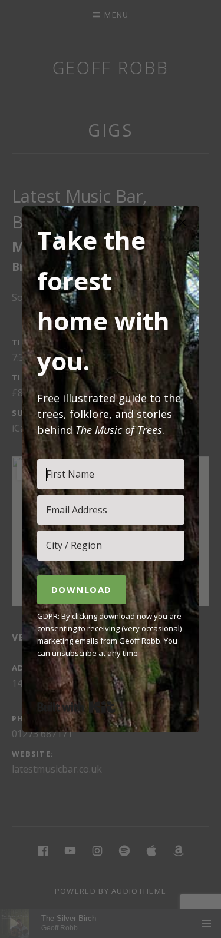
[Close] (182, 222)
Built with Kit (76, 707)
